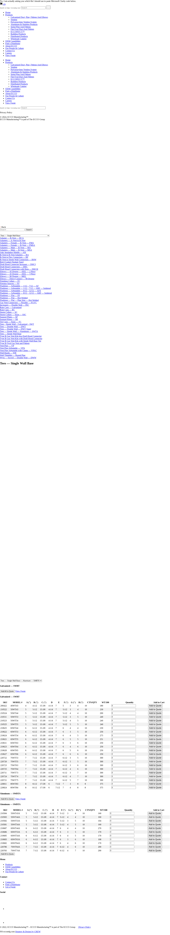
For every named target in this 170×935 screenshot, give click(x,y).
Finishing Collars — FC (10, 281)
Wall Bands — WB (8, 353)
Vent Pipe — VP (7, 346)
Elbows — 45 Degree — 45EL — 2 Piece (17, 271)
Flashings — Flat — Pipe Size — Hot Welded (19, 300)
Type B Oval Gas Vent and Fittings (14, 343)
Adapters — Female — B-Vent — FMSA (17, 245)
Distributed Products (19, 36)
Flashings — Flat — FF (10, 295)
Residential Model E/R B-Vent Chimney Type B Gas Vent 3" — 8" (6, 163)
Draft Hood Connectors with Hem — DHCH (19, 269)
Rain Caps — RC (7, 310)
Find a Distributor (12, 43)
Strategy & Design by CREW (28, 931)
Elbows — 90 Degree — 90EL (13, 276)
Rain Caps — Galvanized (11, 307)
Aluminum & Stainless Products (24, 24)
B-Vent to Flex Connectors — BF (14, 257)
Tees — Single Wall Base (10, 334)
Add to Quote (155, 706)
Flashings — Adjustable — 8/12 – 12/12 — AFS (20, 291)
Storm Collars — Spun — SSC (13, 314)
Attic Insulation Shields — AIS (13, 252)
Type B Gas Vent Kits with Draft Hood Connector (21, 338)
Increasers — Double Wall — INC (14, 305)
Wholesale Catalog (18, 39)
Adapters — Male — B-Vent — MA (15, 248)
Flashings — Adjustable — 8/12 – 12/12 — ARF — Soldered (26, 293)
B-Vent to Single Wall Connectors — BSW (18, 259)
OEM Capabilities (12, 41)
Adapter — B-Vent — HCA (12, 238)
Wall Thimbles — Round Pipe (12, 355)
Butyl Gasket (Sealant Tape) (12, 262)
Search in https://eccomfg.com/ (10, 8)
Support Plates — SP (9, 317)
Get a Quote (10, 887)
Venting (14, 19)
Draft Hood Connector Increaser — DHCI (18, 264)
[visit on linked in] (12, 909)
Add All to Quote (7, 691)
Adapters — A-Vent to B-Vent (12, 240)
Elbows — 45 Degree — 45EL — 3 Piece (17, 274)
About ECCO (11, 46)
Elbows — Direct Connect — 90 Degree (17, 279)
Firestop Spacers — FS (9, 283)
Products (9, 15)
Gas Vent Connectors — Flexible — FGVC (18, 303)
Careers (8, 53)
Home (7, 12)
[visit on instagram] (12, 922)
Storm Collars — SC (8, 312)
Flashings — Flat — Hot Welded (14, 298)
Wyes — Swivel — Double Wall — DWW (18, 358)
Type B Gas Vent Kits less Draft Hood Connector (21, 336)
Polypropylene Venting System (24, 22)
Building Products (18, 34)
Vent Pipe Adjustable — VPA (12, 348)
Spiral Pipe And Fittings (21, 27)
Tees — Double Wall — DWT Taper (15, 329)
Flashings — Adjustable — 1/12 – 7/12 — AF (19, 286)
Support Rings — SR (9, 319)
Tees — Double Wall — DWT (13, 326)
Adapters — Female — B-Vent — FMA (17, 243)
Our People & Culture (14, 48)
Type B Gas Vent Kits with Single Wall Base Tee (20, 341)
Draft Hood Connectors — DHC (14, 267)
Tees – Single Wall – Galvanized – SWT (17, 324)
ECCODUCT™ (18, 31)
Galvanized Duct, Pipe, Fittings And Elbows (29, 17)
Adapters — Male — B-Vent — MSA (16, 250)
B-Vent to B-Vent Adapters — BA (14, 255)
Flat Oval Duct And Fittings (22, 29)
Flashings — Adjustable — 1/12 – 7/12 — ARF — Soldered (25, 288)
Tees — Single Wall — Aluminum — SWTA (19, 331)
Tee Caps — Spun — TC (10, 322)
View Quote (10, 55)
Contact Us (10, 51)
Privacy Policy (84, 927)
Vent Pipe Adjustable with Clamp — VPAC (18, 350)
